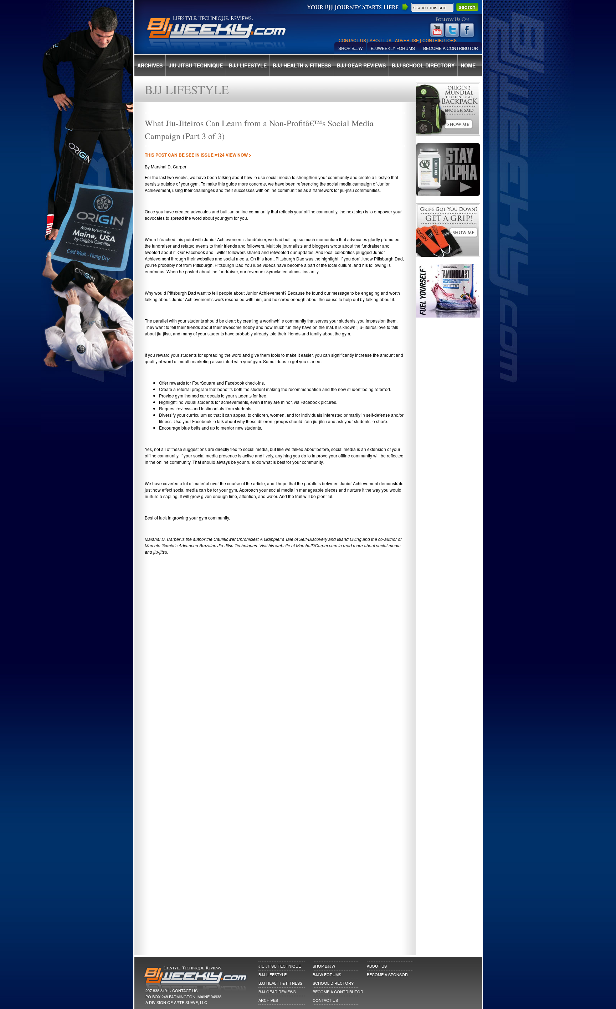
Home (468, 65)
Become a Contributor (450, 48)
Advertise (407, 40)
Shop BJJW (350, 48)
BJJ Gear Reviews (361, 65)
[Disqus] (275, 670)
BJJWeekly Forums (393, 48)
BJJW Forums (327, 974)
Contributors (439, 40)
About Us (380, 40)
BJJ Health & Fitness (302, 65)
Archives (150, 65)
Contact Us (352, 40)
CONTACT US (184, 990)
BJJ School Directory (423, 65)
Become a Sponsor (387, 974)
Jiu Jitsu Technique (196, 65)
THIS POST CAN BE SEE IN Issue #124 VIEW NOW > (198, 155)
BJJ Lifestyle (248, 65)
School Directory (333, 983)
